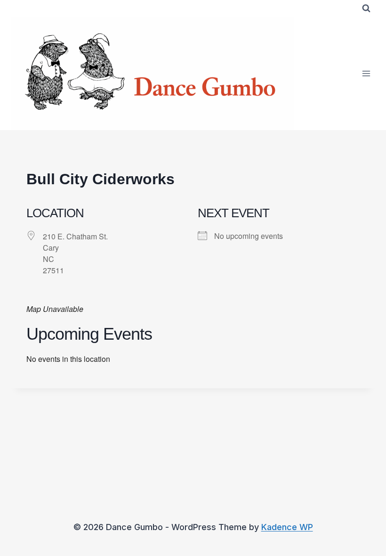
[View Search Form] (366, 8)
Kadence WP (287, 527)
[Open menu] (366, 73)
